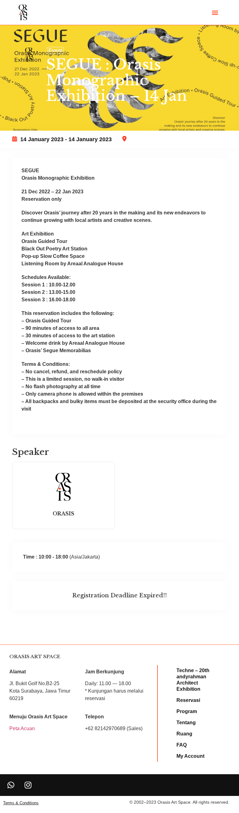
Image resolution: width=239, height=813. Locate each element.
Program (186, 711)
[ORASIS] (63, 500)
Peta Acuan (22, 728)
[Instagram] (28, 785)
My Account (190, 756)
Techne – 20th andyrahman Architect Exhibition (192, 680)
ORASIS (63, 513)
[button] (215, 12)
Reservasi (188, 700)
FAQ (181, 745)
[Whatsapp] (11, 785)
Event (55, 50)
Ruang (184, 733)
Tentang (186, 722)
